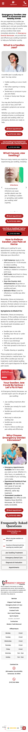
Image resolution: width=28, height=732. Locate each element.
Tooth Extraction (14, 608)
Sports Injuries (14, 616)
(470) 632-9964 (14, 682)
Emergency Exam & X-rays (14, 605)
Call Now (25, 5)
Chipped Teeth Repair (14, 602)
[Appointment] (13, 2)
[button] (2, 3)
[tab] (14, 532)
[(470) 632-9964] (14, 679)
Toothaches (14, 621)
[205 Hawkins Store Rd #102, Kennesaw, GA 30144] (14, 668)
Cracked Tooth (14, 610)
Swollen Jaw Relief (14, 618)
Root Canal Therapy (14, 613)
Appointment (13, 4)
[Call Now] (25, 2)
